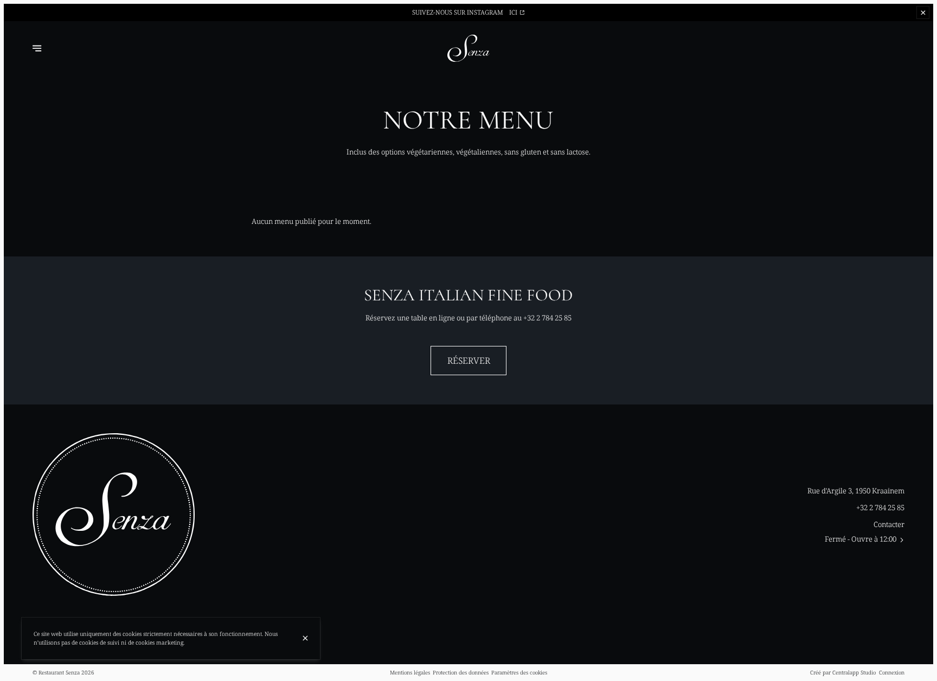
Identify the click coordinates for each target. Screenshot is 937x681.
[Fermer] (305, 638)
